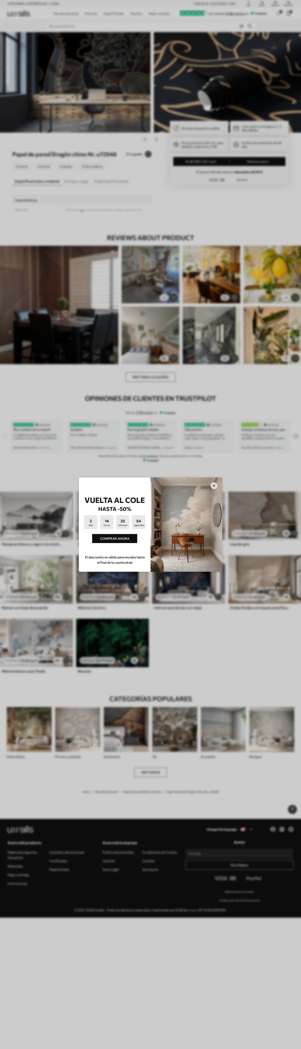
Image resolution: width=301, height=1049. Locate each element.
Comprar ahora (114, 538)
